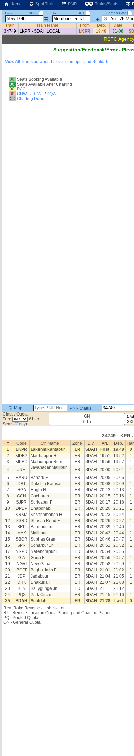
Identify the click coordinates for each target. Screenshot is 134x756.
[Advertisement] (67, 77)
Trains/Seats (106, 4)
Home (15, 4)
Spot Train (44, 4)
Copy (21, 424)
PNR (72, 4)
